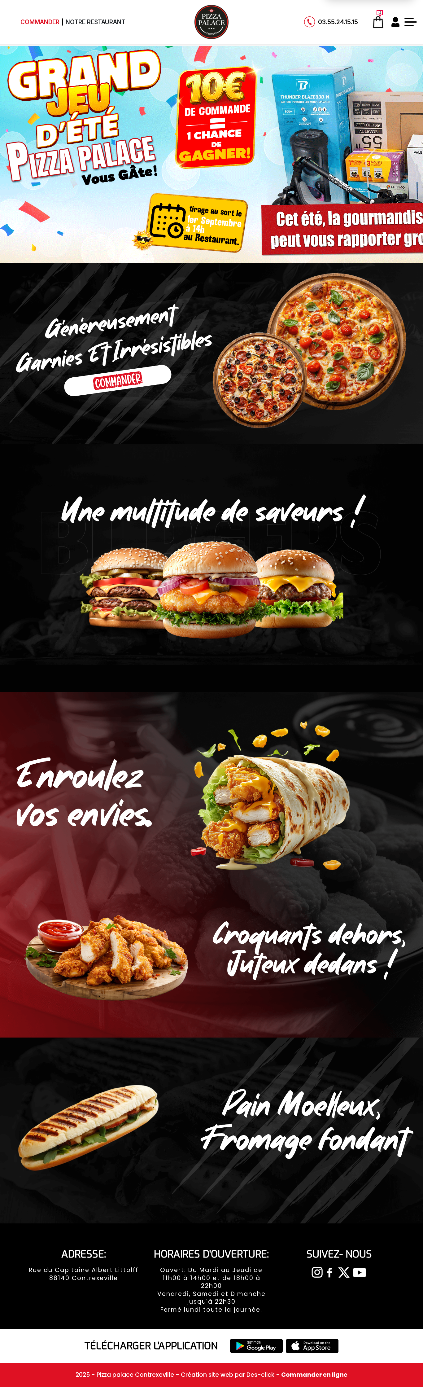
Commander (39, 22)
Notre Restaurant (95, 22)
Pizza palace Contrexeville (136, 1375)
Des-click (260, 1375)
